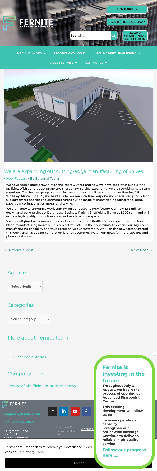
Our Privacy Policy (31, 452)
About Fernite (61, 62)
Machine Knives (29, 53)
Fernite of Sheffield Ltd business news (42, 386)
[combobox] (90, 35)
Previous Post (19, 250)
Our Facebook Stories (27, 357)
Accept (78, 463)
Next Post (142, 250)
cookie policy (91, 429)
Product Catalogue (70, 53)
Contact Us (94, 62)
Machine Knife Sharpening (115, 53)
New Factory (16, 179)
